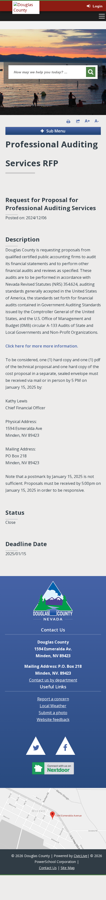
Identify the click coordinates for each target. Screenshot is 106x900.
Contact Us (48, 867)
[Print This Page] (68, 121)
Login (98, 6)
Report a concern (53, 699)
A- (97, 121)
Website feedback (53, 719)
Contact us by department (53, 680)
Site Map (68, 867)
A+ (87, 121)
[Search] (90, 72)
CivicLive (80, 855)
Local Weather (53, 705)
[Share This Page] (78, 121)
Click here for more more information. (41, 346)
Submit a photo (53, 712)
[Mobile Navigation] (102, 16)
